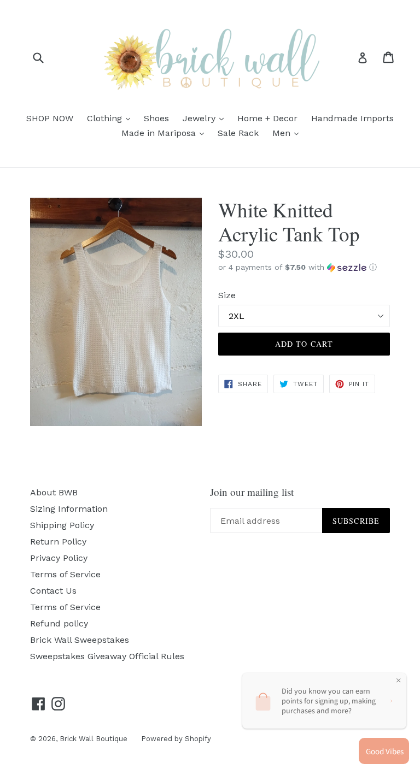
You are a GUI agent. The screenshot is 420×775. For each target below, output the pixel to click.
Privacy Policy (59, 558)
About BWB (54, 492)
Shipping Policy (62, 525)
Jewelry (206, 118)
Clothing (111, 118)
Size (227, 295)
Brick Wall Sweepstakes (79, 640)
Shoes (156, 118)
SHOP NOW (49, 118)
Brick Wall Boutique (93, 739)
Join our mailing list (252, 492)
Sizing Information (69, 509)
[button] (304, 267)
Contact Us (53, 590)
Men (288, 132)
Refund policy (59, 623)
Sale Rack (238, 133)
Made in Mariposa (165, 132)
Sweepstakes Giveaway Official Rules (107, 656)
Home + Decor (267, 118)
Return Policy (58, 541)
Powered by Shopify (176, 739)
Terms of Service (65, 574)
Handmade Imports (352, 118)
